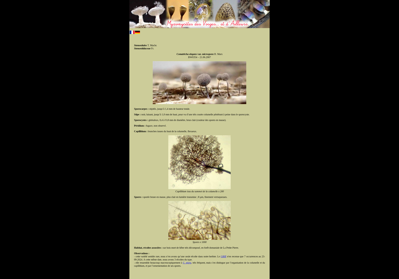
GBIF (223, 256)
